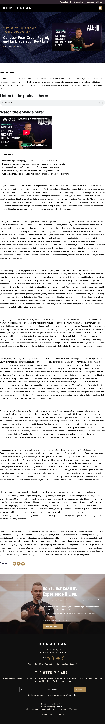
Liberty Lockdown (77, 2)
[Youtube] (62, 658)
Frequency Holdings (94, 2)
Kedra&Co (60, 706)
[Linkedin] (58, 658)
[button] (100, 8)
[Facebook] (49, 658)
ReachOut (64, 2)
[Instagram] (53, 658)
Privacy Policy (71, 695)
